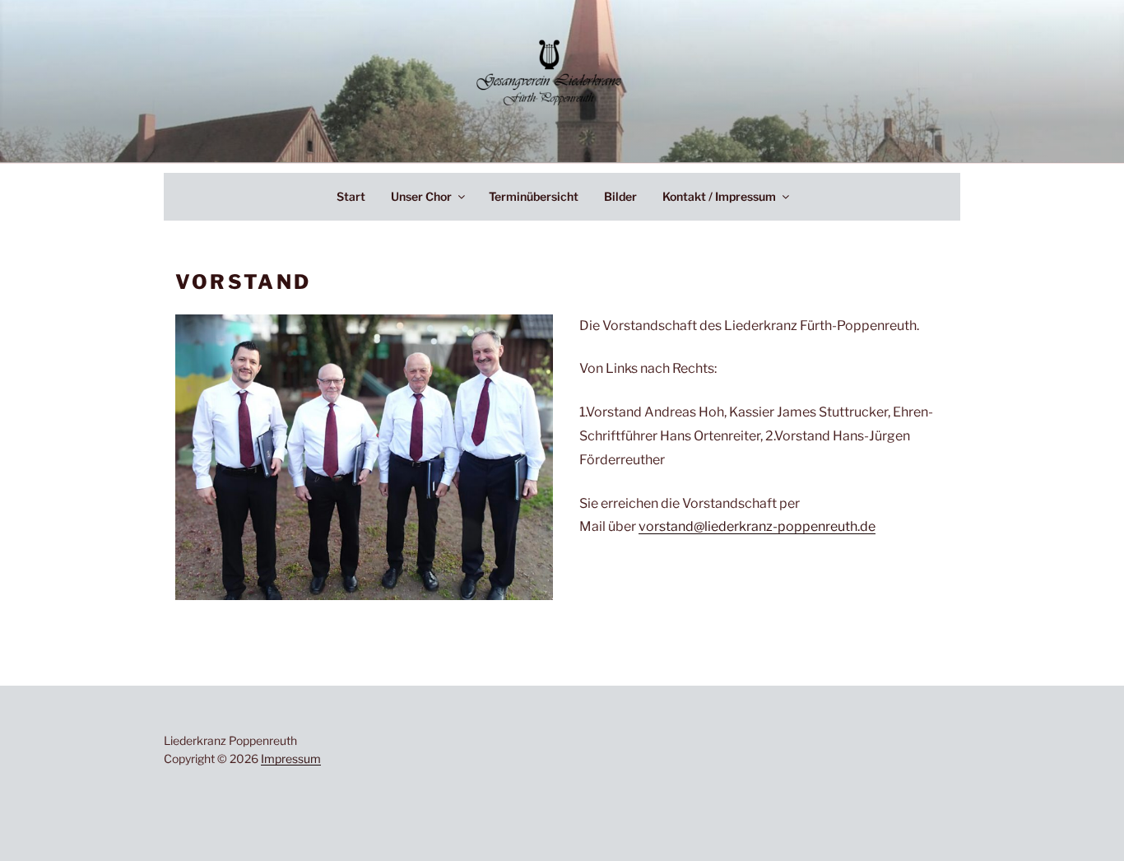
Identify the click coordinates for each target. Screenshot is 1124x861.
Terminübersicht (533, 196)
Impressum (291, 759)
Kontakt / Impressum (719, 196)
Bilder (620, 196)
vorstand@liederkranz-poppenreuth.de (757, 526)
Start (351, 196)
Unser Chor (421, 196)
